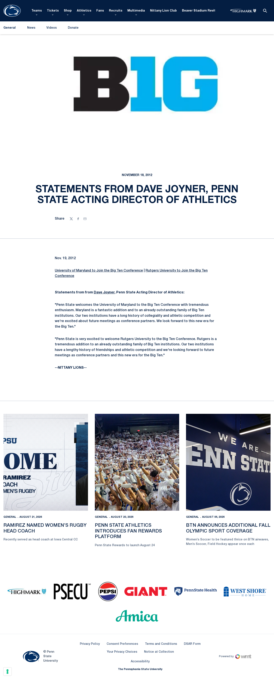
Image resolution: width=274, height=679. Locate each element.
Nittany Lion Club (163, 10)
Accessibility (140, 661)
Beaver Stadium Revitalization (205, 10)
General (9, 517)
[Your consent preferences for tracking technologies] (7, 671)
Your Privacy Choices (122, 652)
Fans (100, 10)
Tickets (53, 10)
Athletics (84, 10)
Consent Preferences (122, 644)
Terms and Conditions (161, 644)
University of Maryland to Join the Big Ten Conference (99, 270)
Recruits (115, 10)
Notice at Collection (159, 652)
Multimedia (136, 10)
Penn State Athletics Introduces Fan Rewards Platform (128, 531)
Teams (36, 10)
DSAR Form (192, 644)
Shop (68, 10)
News (31, 28)
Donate (73, 29)
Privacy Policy (90, 644)
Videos (51, 28)
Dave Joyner (104, 292)
